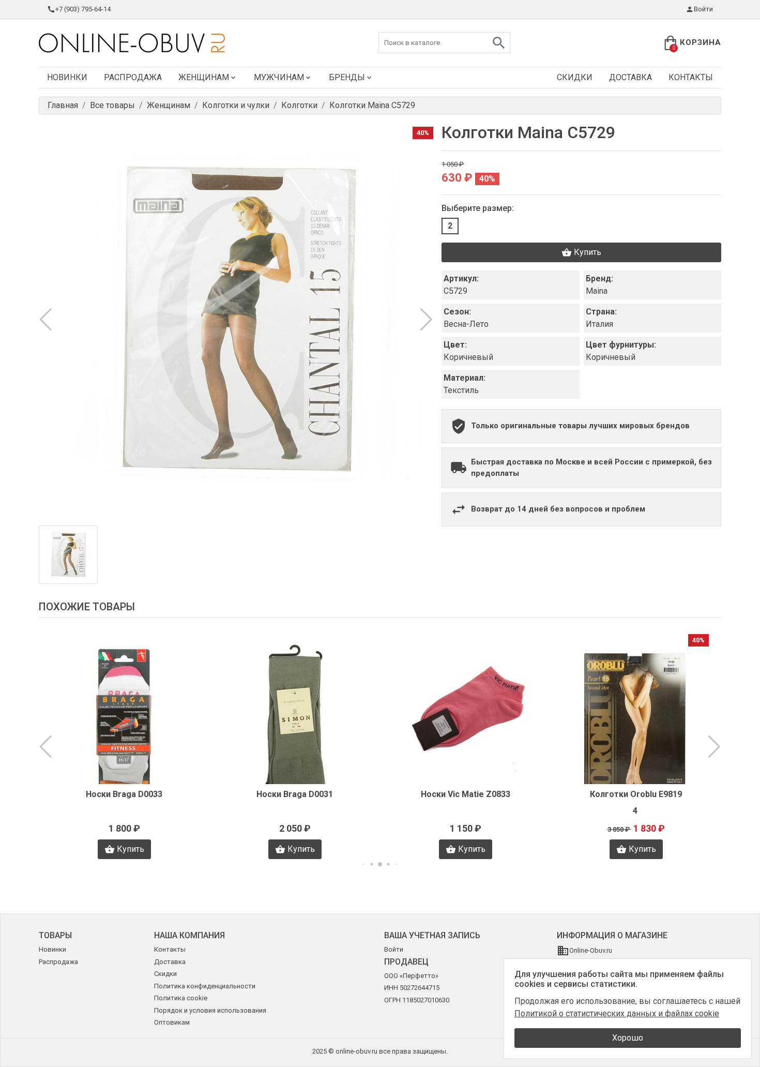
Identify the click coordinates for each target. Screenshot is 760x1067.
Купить (587, 252)
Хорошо (627, 1038)
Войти (703, 9)
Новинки (67, 77)
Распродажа (133, 77)
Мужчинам (279, 77)
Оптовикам (172, 1022)
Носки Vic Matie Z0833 (465, 794)
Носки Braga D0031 (294, 794)
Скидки (574, 77)
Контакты (690, 77)
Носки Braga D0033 (124, 794)
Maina (596, 291)
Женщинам (203, 77)
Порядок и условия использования (210, 1010)
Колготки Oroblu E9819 (636, 794)
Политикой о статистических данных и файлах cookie (616, 1013)
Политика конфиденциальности (204, 986)
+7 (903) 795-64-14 (83, 9)
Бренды (347, 77)
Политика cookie (180, 998)
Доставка (630, 77)
